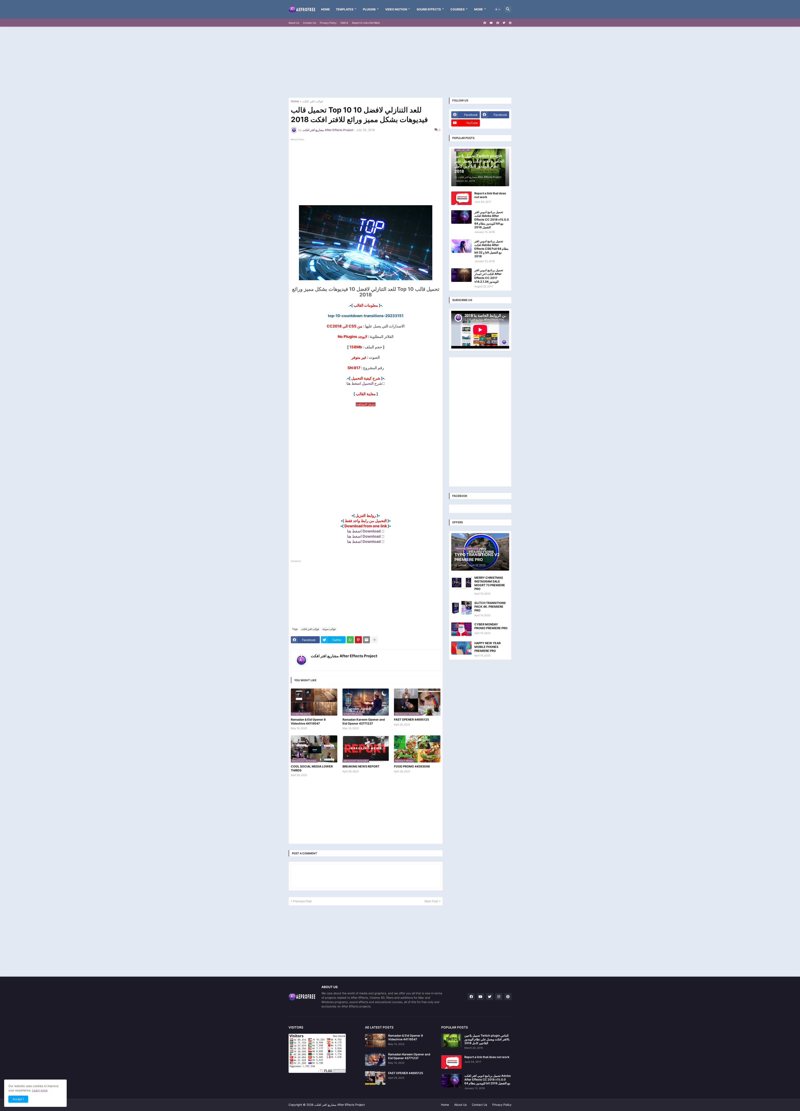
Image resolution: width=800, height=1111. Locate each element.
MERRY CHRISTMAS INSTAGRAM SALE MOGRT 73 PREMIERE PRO (489, 583)
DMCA (344, 22)
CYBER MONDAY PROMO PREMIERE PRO (491, 626)
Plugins (369, 9)
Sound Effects (429, 9)
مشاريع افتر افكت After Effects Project (344, 656)
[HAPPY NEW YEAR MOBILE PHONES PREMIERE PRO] (461, 648)
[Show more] (374, 639)
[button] (497, 9)
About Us (294, 22)
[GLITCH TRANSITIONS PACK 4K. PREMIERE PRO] (461, 608)
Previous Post (302, 901)
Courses (457, 9)
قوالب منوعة (329, 629)
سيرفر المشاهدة (365, 404)
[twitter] (504, 23)
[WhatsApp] (350, 639)
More (478, 9)
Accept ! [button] (18, 1099)
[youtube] (491, 23)
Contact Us (309, 22)
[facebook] (485, 23)
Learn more (40, 1090)
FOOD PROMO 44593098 (412, 766)
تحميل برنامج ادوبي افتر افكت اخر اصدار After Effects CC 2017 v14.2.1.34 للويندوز (488, 275)
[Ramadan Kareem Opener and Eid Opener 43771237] (375, 1059)
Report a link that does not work (490, 195)
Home (325, 9)
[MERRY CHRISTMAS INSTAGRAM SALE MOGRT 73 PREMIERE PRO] (461, 582)
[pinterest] (510, 23)
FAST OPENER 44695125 (411, 719)
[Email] (366, 639)
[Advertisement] (400, 62)
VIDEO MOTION (396, 9)
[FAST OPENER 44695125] (375, 1078)
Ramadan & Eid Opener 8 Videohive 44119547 (308, 721)
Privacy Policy (328, 22)
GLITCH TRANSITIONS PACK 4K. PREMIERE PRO (490, 606)
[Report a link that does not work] (461, 198)
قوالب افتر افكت (312, 101)
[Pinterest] (358, 639)
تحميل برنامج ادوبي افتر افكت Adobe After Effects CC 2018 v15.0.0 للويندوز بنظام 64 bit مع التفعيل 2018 (491, 219)
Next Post (431, 901)
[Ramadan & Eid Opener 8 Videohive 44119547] (375, 1040)
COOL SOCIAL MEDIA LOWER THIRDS (312, 768)
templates (344, 9)
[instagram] (498, 996)
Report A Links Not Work (366, 22)
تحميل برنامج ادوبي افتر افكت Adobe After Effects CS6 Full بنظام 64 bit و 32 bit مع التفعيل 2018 (491, 248)
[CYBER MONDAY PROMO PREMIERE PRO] (461, 629)
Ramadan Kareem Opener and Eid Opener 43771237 (363, 721)
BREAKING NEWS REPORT (360, 766)
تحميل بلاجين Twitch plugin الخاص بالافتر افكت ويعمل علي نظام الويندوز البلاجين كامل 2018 (487, 1039)
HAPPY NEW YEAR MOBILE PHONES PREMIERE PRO (487, 646)
